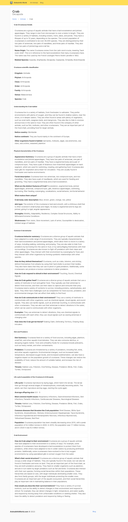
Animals (23, 19)
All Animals (34, 3)
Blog (41, 3)
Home (14, 19)
